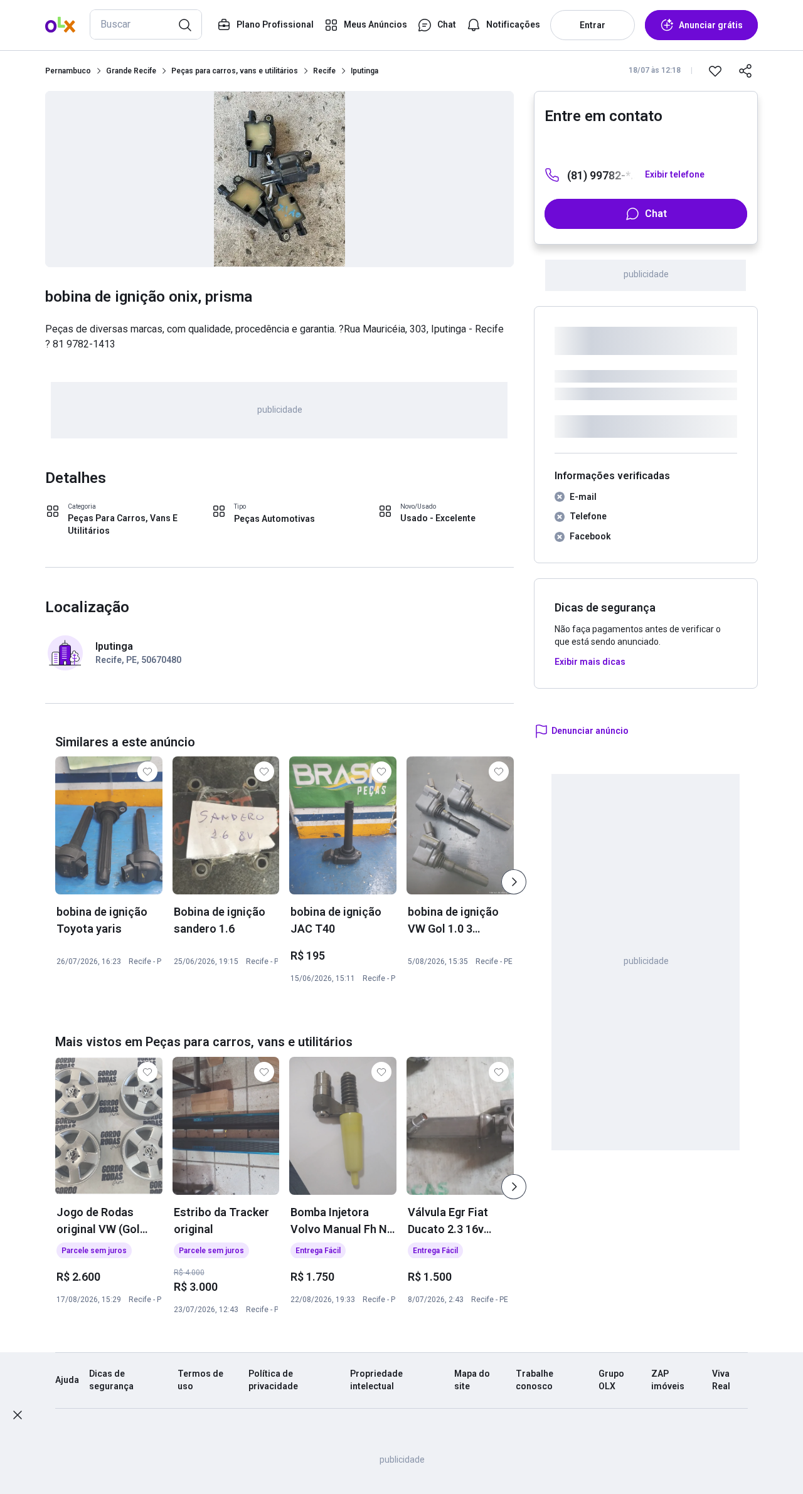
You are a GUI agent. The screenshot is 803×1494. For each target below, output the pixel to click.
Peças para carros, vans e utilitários (234, 71)
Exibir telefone (675, 174)
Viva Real (721, 1380)
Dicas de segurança (111, 1380)
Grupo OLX (611, 1380)
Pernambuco (68, 71)
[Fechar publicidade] (17, 1415)
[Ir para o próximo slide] (513, 881)
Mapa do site (472, 1380)
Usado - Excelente (438, 518)
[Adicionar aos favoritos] (715, 70)
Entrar (592, 25)
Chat (656, 214)
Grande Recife (131, 71)
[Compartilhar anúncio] (745, 70)
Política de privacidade (273, 1380)
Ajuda (67, 1380)
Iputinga (364, 71)
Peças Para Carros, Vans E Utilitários (123, 524)
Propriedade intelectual (376, 1380)
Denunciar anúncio (590, 731)
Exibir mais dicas (590, 662)
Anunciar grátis (711, 25)
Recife (324, 71)
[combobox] (145, 24)
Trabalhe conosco (534, 1380)
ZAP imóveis (667, 1380)
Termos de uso (200, 1380)
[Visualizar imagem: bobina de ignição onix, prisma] (279, 179)
